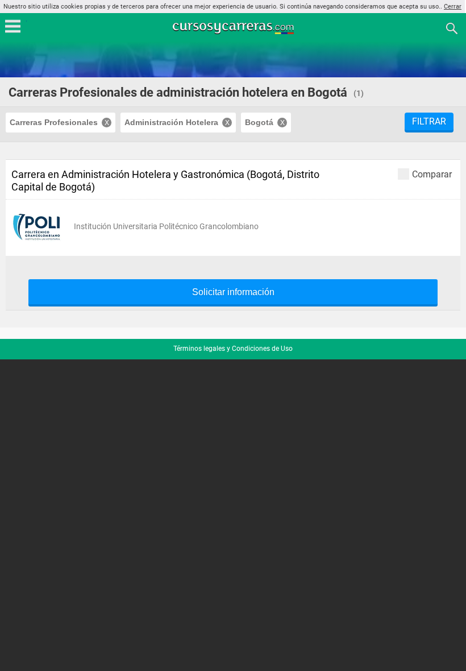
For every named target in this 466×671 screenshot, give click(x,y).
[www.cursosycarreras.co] (234, 27)
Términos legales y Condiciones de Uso (233, 349)
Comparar (432, 174)
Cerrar (452, 6)
